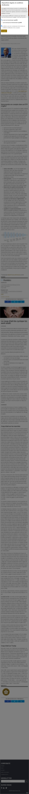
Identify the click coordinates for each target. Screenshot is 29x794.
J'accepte (4, 31)
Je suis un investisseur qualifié (10, 20)
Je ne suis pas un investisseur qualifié (12, 22)
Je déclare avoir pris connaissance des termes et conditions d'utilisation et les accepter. (13, 26)
